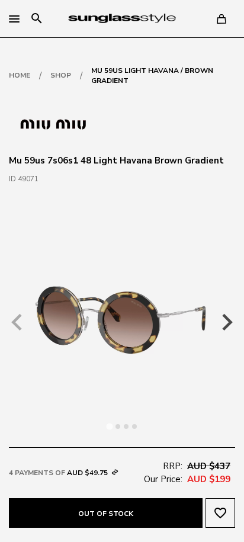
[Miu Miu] (53, 123)
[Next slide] (226, 322)
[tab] (109, 426)
